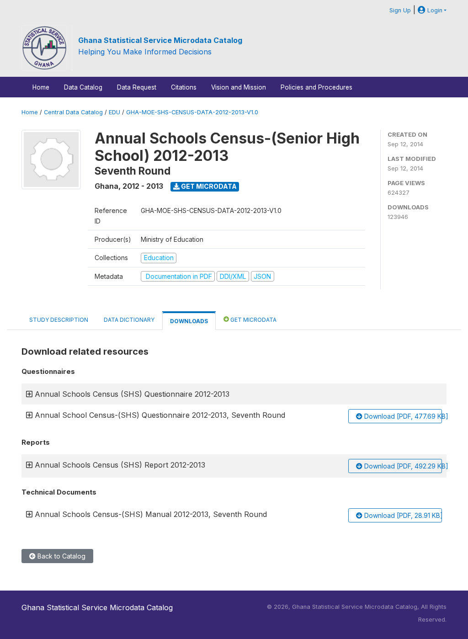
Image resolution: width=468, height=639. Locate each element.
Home (40, 87)
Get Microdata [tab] (253, 319)
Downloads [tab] (189, 321)
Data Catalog (83, 87)
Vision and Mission (238, 87)
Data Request (136, 87)
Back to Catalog (60, 556)
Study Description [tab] (58, 319)
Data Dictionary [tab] (129, 319)
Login (433, 10)
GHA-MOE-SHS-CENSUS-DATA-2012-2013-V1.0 (192, 112)
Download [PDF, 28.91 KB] (402, 515)
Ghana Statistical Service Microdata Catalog (160, 40)
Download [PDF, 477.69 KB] (402, 416)
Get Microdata (208, 186)
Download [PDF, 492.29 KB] (402, 466)
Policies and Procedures (316, 87)
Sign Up (400, 10)
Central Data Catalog (73, 112)
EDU (114, 112)
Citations (184, 87)
